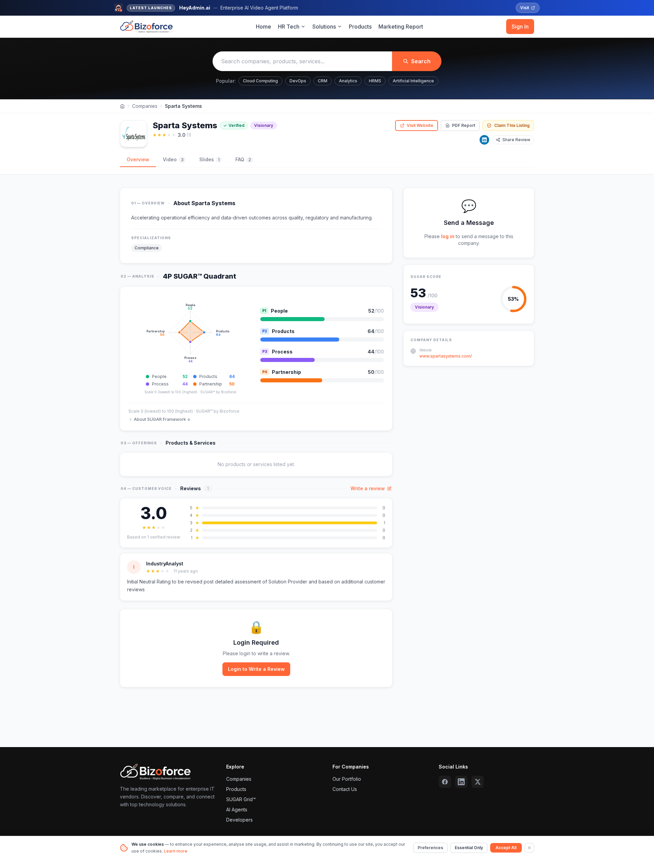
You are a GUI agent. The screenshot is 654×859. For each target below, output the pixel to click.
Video (173, 159)
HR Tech (288, 26)
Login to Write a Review (256, 669)
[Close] (529, 848)
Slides (209, 159)
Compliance (147, 247)
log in (447, 236)
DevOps (298, 80)
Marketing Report (400, 26)
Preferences (430, 847)
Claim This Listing (512, 125)
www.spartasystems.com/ (445, 356)
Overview (138, 159)
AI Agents (236, 809)
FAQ (243, 159)
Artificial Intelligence (413, 80)
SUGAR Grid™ (241, 799)
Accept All (506, 847)
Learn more (175, 851)
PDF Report (463, 125)
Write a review (368, 488)
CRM (322, 80)
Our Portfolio (346, 779)
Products (360, 26)
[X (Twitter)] (477, 782)
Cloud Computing (260, 80)
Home (263, 26)
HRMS (375, 80)
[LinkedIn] (484, 140)
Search (421, 61)
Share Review (516, 139)
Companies (144, 106)
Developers (239, 820)
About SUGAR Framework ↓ (162, 419)
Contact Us (344, 789)
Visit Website (420, 125)
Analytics (348, 80)
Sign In (520, 26)
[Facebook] (445, 782)
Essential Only (469, 847)
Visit (524, 7)
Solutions (324, 26)
